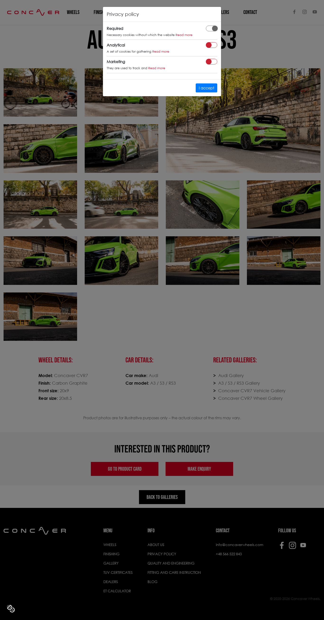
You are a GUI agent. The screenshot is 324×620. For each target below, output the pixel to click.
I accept (206, 87)
